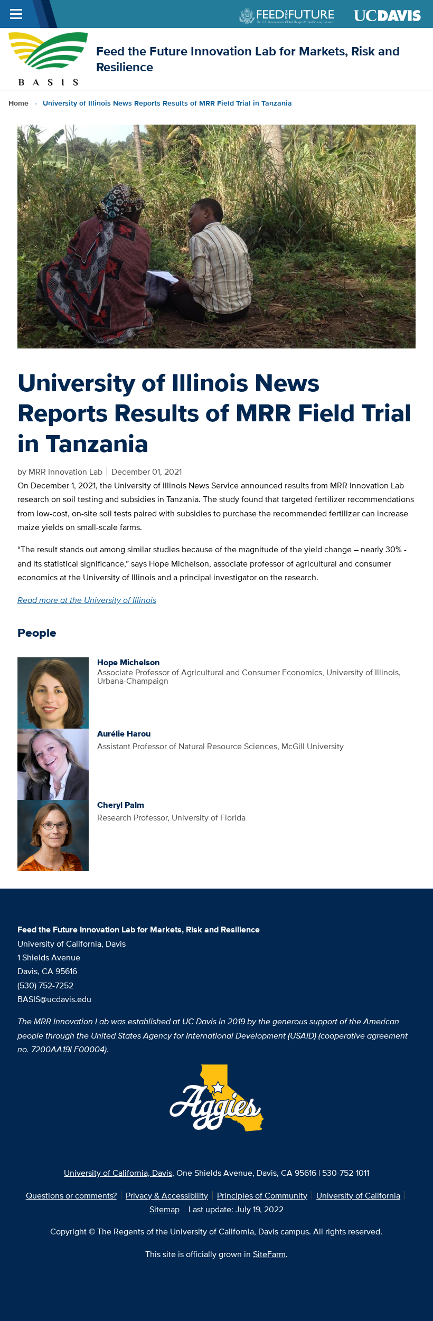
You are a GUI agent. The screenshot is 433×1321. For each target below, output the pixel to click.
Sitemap (164, 1209)
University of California (358, 1195)
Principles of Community (262, 1195)
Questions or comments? (71, 1195)
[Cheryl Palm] (53, 834)
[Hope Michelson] (53, 691)
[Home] (47, 58)
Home (18, 103)
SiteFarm (269, 1254)
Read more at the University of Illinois (86, 599)
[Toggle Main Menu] (16, 14)
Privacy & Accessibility (167, 1195)
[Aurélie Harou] (53, 763)
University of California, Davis (118, 1172)
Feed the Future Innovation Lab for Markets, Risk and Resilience (248, 59)
